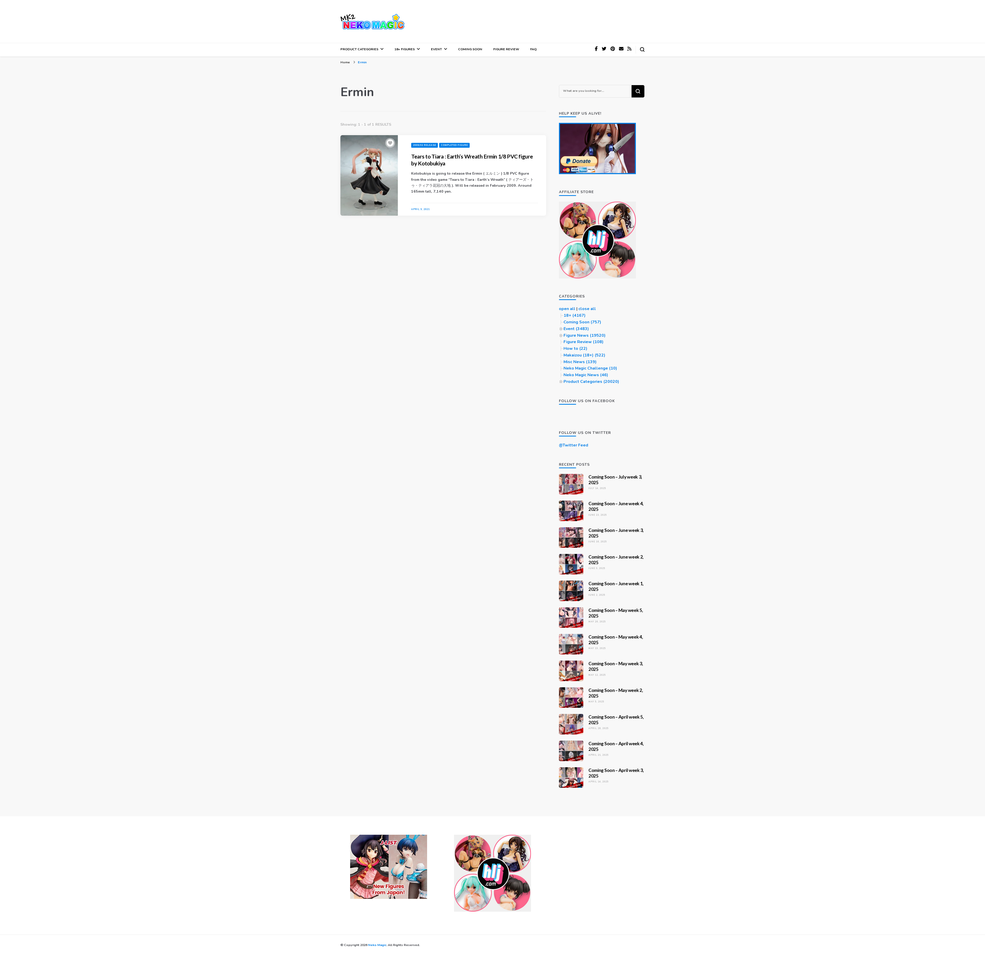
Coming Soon (470, 49)
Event (436, 49)
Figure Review (506, 49)
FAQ (533, 49)
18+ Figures (405, 49)
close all (587, 309)
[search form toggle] (642, 49)
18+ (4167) (575, 315)
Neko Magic (377, 945)
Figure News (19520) (585, 335)
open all (567, 309)
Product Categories (359, 49)
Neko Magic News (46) (586, 375)
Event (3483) (576, 329)
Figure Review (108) (584, 342)
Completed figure (454, 145)
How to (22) (575, 348)
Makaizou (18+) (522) (584, 355)
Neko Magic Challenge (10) (590, 368)
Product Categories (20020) (591, 381)
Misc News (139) (580, 362)
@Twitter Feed (573, 445)
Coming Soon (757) (582, 322)
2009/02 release (424, 145)
